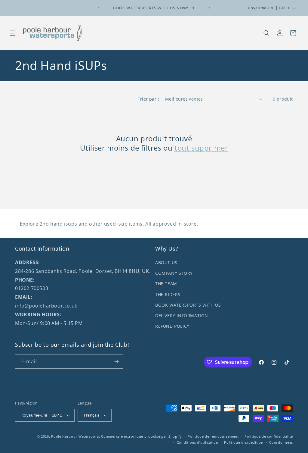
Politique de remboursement (213, 436)
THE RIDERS (167, 294)
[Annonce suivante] (209, 8)
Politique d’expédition (243, 442)
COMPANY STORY (174, 273)
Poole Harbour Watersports (75, 436)
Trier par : (148, 99)
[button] (12, 33)
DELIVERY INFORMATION (181, 315)
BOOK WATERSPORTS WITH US (188, 305)
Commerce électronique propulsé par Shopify (141, 436)
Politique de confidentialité (269, 436)
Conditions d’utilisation (197, 442)
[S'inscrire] (116, 362)
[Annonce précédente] (98, 8)
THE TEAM (166, 283)
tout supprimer (201, 147)
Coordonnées (281, 442)
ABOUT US (166, 262)
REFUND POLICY (172, 326)
